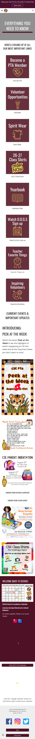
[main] (17, 26)
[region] (17, 4)
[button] (2, 10)
